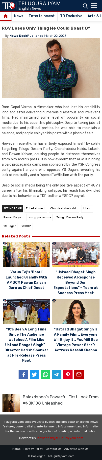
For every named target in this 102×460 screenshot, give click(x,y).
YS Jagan (9, 226)
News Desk (18, 36)
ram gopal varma (39, 217)
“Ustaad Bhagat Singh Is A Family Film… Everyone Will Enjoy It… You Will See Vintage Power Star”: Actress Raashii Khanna (75, 339)
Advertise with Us (76, 449)
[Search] (85, 5)
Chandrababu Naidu (63, 208)
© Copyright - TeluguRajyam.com (51, 456)
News (18, 16)
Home (16, 449)
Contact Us (53, 449)
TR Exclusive (71, 16)
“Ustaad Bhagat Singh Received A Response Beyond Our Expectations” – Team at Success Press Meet (75, 282)
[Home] (6, 16)
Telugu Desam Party (69, 217)
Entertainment (42, 16)
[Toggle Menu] (94, 5)
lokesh (87, 208)
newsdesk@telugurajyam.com (60, 438)
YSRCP (26, 226)
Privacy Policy (33, 449)
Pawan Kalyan (13, 217)
